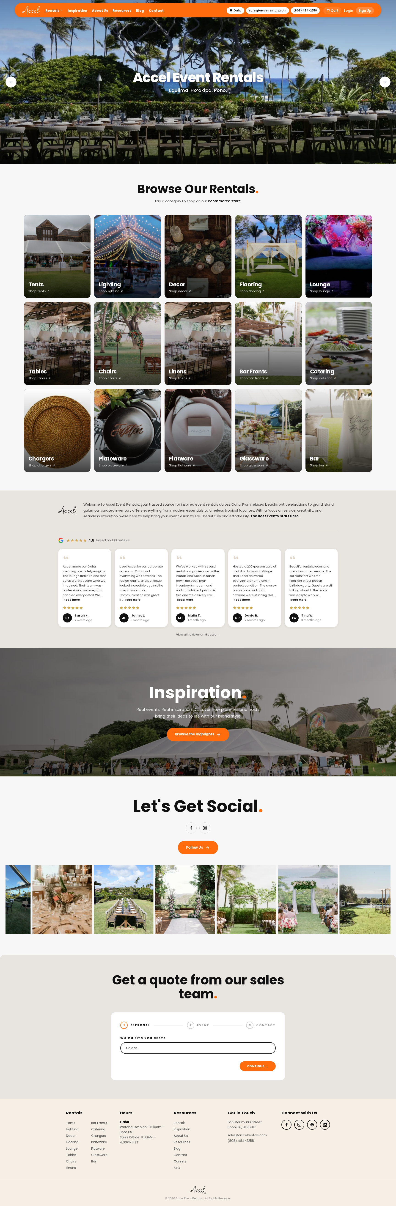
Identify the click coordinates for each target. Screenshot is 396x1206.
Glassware (99, 1155)
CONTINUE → (258, 1066)
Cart (334, 10)
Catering (98, 1129)
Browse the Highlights (194, 734)
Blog (140, 10)
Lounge (72, 1148)
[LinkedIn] (325, 1125)
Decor (71, 1135)
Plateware (99, 1142)
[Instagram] (204, 827)
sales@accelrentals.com (267, 10)
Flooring (72, 1142)
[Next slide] (385, 82)
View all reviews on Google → (198, 634)
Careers (180, 1161)
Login (348, 10)
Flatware (98, 1148)
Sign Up (365, 10)
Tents (70, 1123)
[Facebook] (191, 827)
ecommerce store (224, 201)
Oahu (238, 10)
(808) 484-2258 (305, 10)
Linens (71, 1167)
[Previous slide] (11, 82)
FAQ (177, 1167)
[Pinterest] (312, 1125)
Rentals (52, 10)
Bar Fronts (99, 1123)
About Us (100, 10)
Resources (122, 10)
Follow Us (194, 847)
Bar (93, 1161)
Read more (72, 600)
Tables (71, 1155)
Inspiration (77, 10)
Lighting (72, 1129)
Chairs (71, 1161)
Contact (156, 10)
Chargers (98, 1135)
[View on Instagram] (61, 899)
